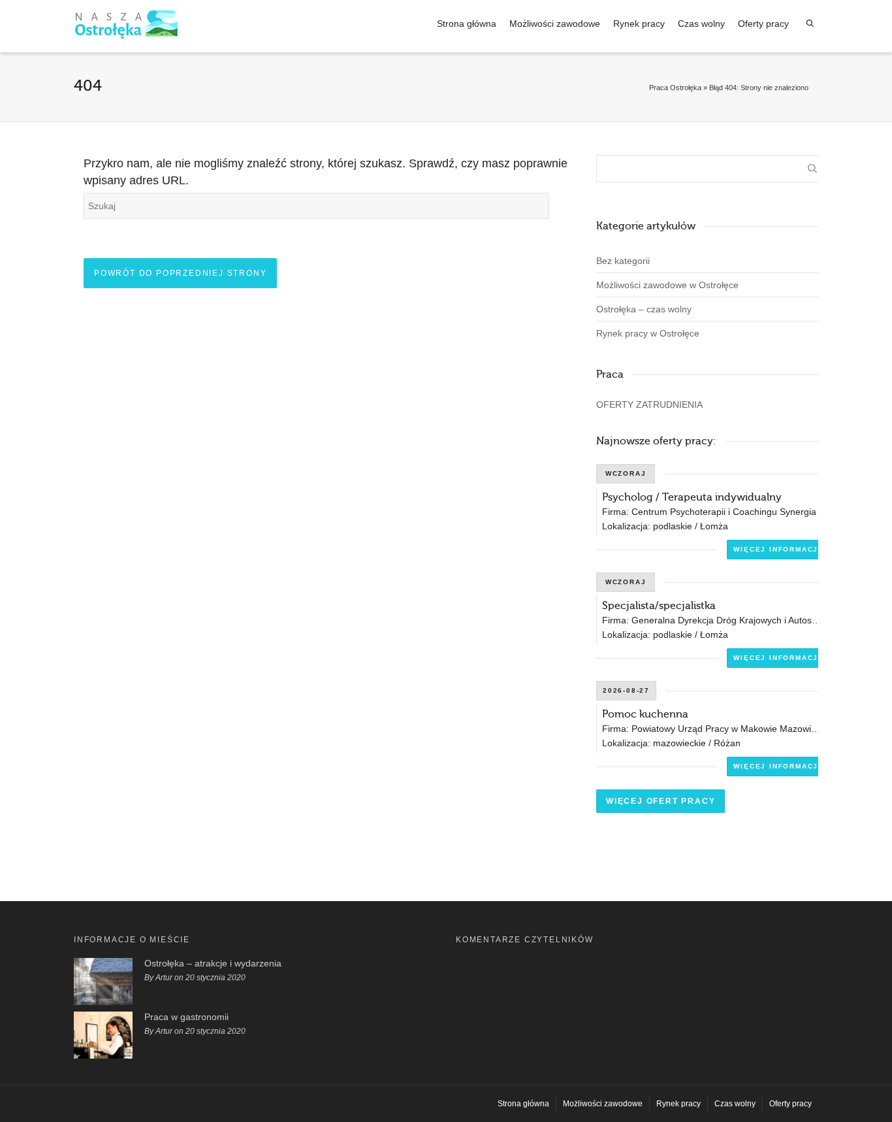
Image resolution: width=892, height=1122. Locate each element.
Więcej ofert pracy (660, 801)
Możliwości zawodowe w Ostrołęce (667, 285)
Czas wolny (701, 23)
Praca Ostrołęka (675, 87)
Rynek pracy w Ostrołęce (647, 333)
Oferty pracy (763, 23)
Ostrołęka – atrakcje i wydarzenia (212, 963)
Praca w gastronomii (186, 1017)
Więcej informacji (777, 549)
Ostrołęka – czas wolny (644, 309)
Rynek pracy (639, 23)
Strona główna (466, 23)
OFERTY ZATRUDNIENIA (649, 404)
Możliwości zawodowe (554, 23)
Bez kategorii (623, 261)
